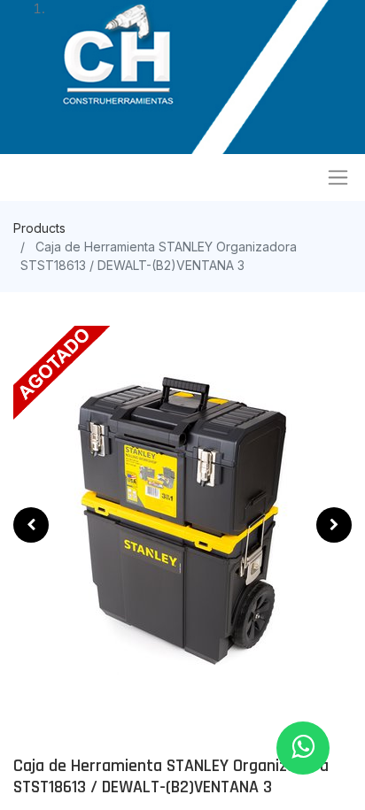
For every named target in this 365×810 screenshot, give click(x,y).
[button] (31, 525)
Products (39, 227)
